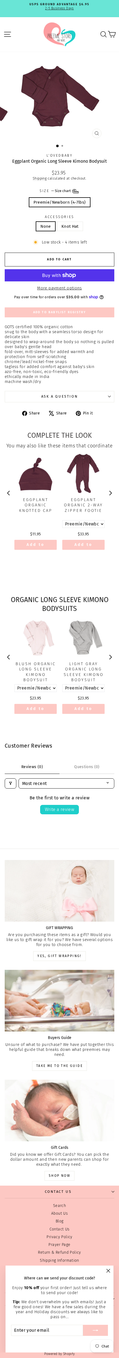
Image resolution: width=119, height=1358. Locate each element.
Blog (60, 1221)
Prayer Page (59, 1244)
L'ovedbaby (59, 155)
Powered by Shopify (59, 1354)
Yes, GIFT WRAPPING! (59, 956)
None (45, 226)
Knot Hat (70, 226)
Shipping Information (59, 1260)
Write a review (59, 809)
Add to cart (36, 546)
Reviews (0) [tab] (32, 766)
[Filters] (10, 783)
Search (59, 1205)
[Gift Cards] (59, 1110)
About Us (59, 1213)
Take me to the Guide (59, 1066)
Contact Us (60, 1229)
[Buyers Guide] (59, 1001)
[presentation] (8, 493)
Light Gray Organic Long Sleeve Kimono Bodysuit (84, 672)
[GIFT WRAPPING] (59, 891)
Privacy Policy (59, 1237)
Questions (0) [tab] (87, 766)
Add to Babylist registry (59, 312)
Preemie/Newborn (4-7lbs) (59, 202)
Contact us (58, 1191)
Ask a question (59, 396)
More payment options (59, 288)
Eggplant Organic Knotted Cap (35, 505)
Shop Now (59, 1176)
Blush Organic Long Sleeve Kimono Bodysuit (35, 672)
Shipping (39, 178)
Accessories (59, 217)
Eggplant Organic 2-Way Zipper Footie (83, 505)
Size (56, 191)
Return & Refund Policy (59, 1252)
